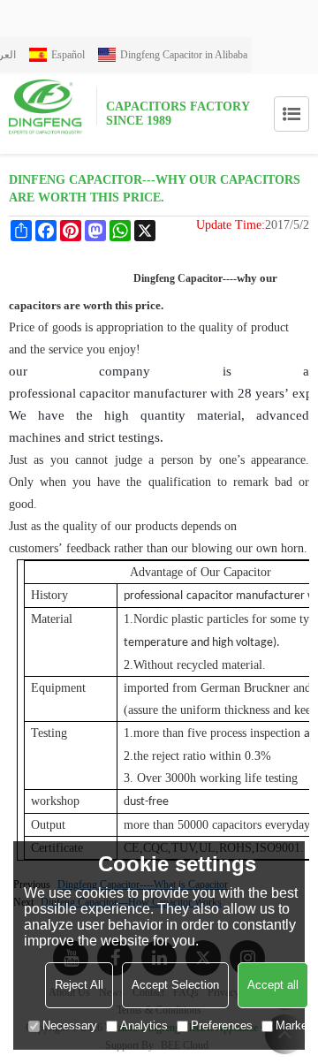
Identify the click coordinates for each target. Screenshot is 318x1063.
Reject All (79, 984)
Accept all (273, 984)
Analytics (144, 1025)
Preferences (222, 1025)
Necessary (69, 1025)
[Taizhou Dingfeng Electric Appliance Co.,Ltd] (53, 106)
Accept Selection (175, 984)
